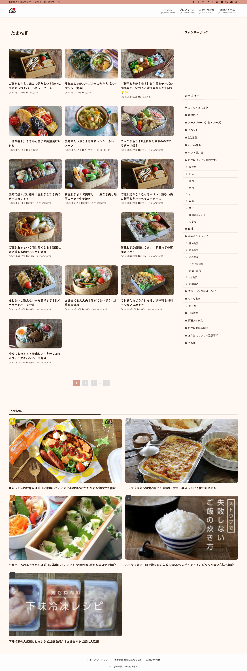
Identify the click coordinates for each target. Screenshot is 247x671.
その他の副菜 (196, 263)
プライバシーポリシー (98, 659)
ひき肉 (192, 221)
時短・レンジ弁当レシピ (202, 291)
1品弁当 (192, 137)
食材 (190, 228)
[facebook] (193, 2)
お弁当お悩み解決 (198, 328)
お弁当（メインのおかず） (203, 160)
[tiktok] (207, 2)
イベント (193, 130)
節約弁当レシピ (197, 214)
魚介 (191, 208)
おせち (192, 306)
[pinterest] (217, 2)
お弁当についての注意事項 (203, 335)
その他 (191, 343)
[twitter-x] (198, 2)
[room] (212, 2)
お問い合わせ (153, 659)
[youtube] (222, 2)
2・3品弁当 (194, 145)
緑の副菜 (194, 250)
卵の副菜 (194, 243)
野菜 (191, 174)
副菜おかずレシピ (198, 236)
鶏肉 (191, 180)
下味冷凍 (193, 313)
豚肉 (191, 187)
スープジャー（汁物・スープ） (205, 122)
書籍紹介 (193, 115)
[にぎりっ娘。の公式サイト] (12, 10)
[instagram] (203, 2)
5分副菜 (193, 277)
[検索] (236, 2)
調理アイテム (195, 320)
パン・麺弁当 (195, 152)
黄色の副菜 (195, 270)
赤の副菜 (194, 257)
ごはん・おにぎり (198, 107)
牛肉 (191, 201)
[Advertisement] (91, 233)
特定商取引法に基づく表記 (128, 659)
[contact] (231, 2)
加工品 (192, 167)
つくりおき (194, 298)
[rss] (226, 2)
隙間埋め (194, 284)
